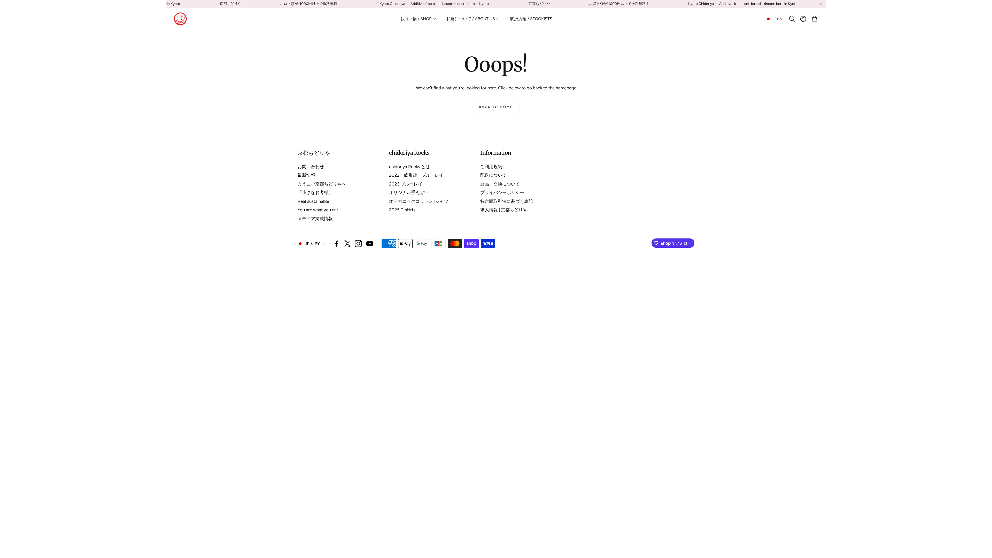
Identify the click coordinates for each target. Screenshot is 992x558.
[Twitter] (347, 244)
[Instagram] (358, 243)
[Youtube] (369, 243)
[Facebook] (336, 243)
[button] (791, 18)
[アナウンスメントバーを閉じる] (821, 4)
